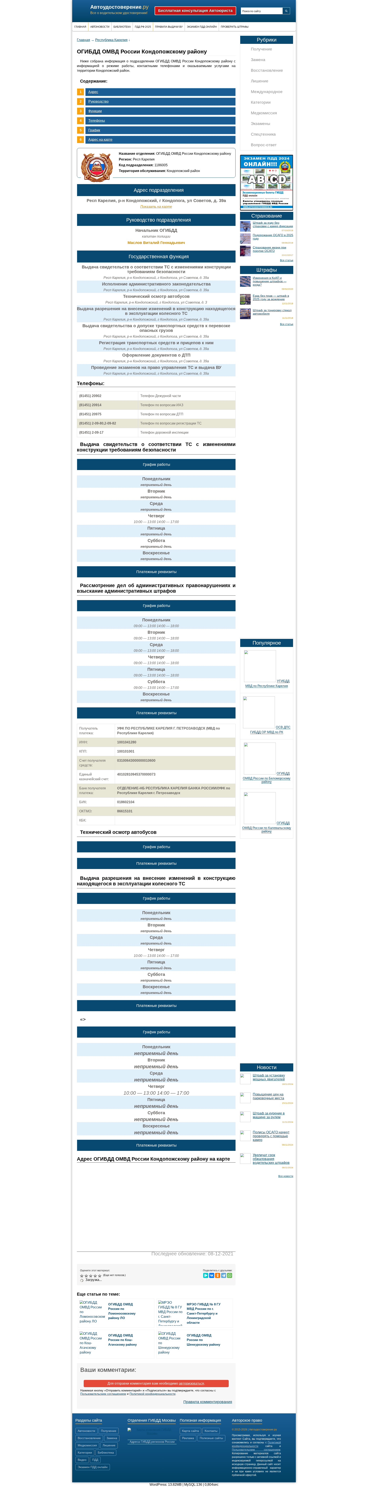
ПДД (95, 1459)
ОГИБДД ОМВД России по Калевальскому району (266, 827)
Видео (82, 1459)
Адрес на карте (100, 139)
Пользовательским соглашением (103, 1393)
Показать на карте (156, 206)
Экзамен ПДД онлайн (202, 26)
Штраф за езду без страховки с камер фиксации (273, 224)
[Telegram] (223, 1275)
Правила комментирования (207, 1402)
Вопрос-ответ (264, 145)
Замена (258, 59)
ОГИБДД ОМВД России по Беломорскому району (266, 777)
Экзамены (260, 123)
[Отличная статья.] (100, 1276)
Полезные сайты (211, 1438)
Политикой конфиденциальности (152, 1393)
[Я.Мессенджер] (205, 1275)
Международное (267, 91)
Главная (80, 26)
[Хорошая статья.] (95, 1276)
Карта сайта (190, 1431)
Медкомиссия (264, 113)
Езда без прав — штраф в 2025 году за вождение (271, 297)
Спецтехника (263, 134)
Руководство (98, 101)
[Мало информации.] (91, 1276)
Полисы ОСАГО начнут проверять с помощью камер (271, 1136)
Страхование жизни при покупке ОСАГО (269, 249)
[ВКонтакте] (211, 1275)
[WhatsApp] (229, 1275)
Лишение (259, 81)
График (94, 130)
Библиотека (122, 26)
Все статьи (286, 260)
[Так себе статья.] (87, 1276)
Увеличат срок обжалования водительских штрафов (271, 1158)
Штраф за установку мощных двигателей (269, 1077)
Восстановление (267, 70)
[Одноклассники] (217, 1275)
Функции (95, 111)
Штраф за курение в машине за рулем (269, 1115)
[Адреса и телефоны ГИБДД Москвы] (152, 1433)
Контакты (211, 1431)
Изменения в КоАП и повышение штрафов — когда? (269, 281)
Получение (261, 49)
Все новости (285, 1176)
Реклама (188, 1438)
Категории (261, 102)
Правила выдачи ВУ (169, 26)
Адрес (93, 92)
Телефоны (96, 120)
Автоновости (99, 26)
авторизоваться (191, 1383)
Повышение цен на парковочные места (268, 1096)
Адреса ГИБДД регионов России (152, 1441)
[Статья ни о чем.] (82, 1276)
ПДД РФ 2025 (143, 26)
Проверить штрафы (235, 26)
